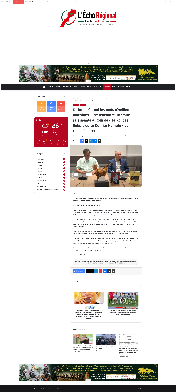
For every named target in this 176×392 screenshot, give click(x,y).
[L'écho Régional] (88, 18)
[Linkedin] (91, 141)
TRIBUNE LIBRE (98, 87)
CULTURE (107, 87)
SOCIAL (83, 87)
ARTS (113, 87)
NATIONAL (51, 87)
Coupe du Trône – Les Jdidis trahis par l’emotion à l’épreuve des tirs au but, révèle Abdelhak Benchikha (83, 347)
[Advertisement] (88, 46)
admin (75, 136)
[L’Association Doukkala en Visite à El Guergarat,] (106, 339)
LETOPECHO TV (67, 87)
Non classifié (42, 174)
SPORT (89, 87)
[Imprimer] (113, 271)
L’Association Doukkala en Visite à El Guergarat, (105, 348)
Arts (39, 183)
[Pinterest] (100, 271)
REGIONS (76, 87)
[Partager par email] (99, 141)
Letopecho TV (42, 180)
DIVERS (58, 87)
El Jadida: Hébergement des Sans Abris (48, 189)
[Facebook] (82, 141)
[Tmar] (88, 73)
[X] (86, 141)
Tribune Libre (42, 186)
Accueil (76, 99)
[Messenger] (95, 141)
